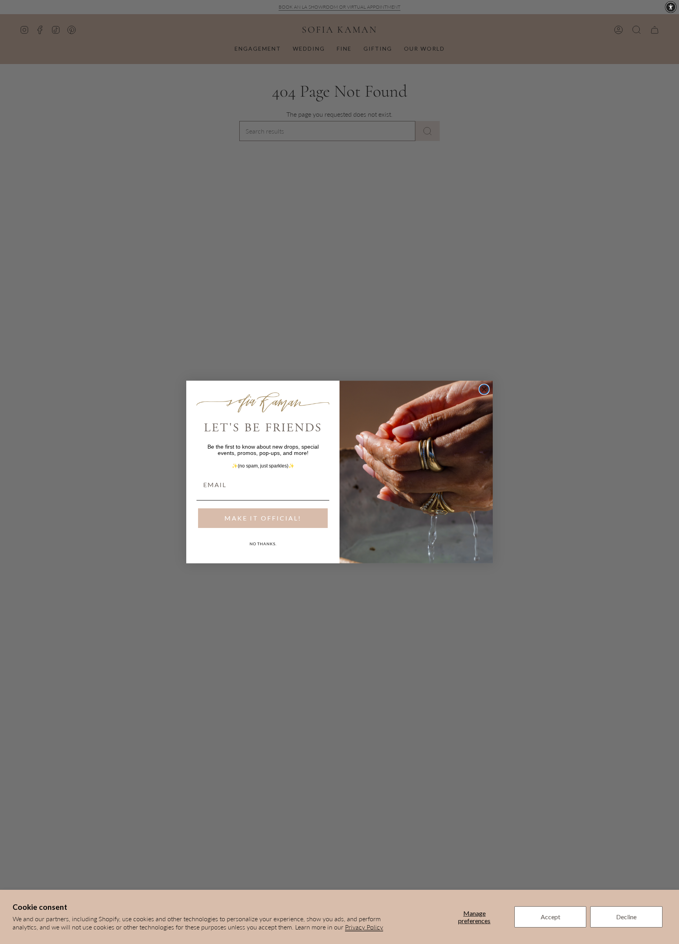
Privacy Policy (364, 927)
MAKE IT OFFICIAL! (262, 518)
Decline (626, 916)
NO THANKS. (263, 543)
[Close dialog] (484, 389)
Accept (550, 916)
